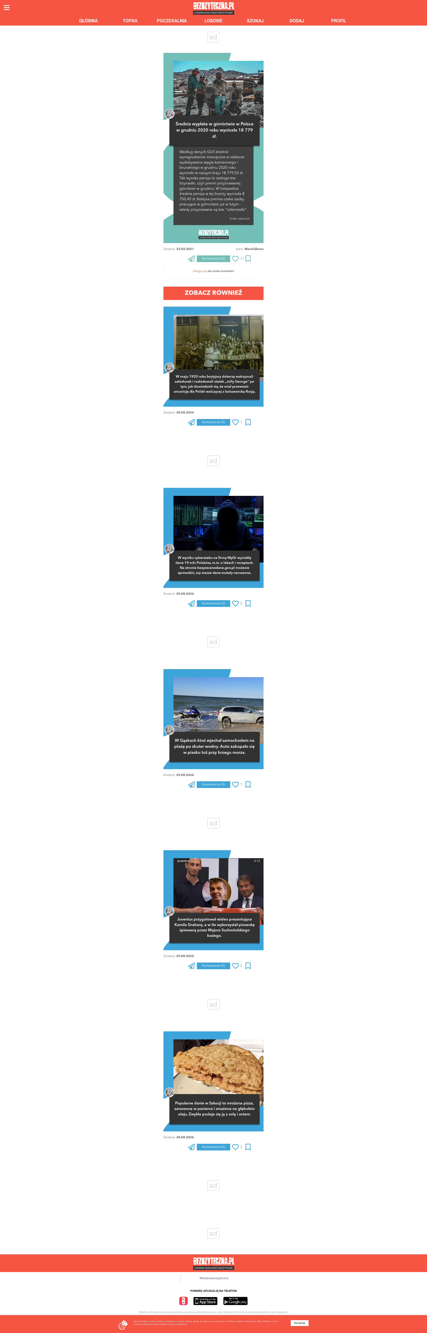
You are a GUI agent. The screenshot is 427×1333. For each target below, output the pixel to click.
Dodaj (297, 21)
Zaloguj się (199, 271)
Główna (88, 21)
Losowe (213, 21)
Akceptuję (299, 1323)
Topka (130, 21)
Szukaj (255, 21)
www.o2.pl (244, 219)
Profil (338, 21)
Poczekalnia (172, 21)
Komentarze (213, 258)
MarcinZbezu (254, 249)
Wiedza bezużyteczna (214, 1278)
